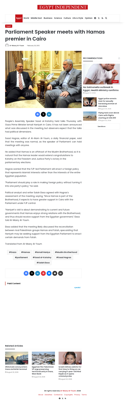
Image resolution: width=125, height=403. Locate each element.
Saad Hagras (64, 257)
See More (101, 126)
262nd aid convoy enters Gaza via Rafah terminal (16, 368)
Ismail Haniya (43, 252)
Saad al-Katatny (43, 257)
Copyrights (68, 395)
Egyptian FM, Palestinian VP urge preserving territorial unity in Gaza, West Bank (43, 370)
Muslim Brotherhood (67, 252)
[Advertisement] (43, 315)
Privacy (77, 395)
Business (48, 18)
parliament (22, 257)
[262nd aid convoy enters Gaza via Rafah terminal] (16, 358)
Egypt (19, 18)
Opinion (88, 18)
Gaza (13, 252)
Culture (67, 18)
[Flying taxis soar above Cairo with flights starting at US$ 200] (90, 116)
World (26, 18)
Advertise (48, 395)
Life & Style (78, 18)
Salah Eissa (44, 262)
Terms (84, 395)
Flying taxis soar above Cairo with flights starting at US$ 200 (108, 115)
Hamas (26, 252)
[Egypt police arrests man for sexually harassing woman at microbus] (90, 101)
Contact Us (58, 395)
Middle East (36, 18)
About (40, 395)
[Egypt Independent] (62, 7)
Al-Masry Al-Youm (17, 46)
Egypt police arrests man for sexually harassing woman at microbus (107, 102)
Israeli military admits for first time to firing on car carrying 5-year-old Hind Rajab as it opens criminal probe (70, 371)
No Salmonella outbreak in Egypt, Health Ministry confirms (101, 89)
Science (58, 18)
